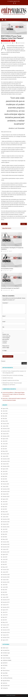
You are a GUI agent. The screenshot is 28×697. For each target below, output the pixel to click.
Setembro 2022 (6, 526)
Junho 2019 (5, 614)
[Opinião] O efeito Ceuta (8, 377)
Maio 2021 (5, 562)
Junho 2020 (5, 587)
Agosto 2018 (5, 640)
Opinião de (5, 683)
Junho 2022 (5, 531)
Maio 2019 (5, 617)
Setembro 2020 (6, 582)
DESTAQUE (5, 665)
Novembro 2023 (6, 491)
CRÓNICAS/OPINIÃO (6, 40)
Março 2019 (5, 622)
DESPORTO (5, 663)
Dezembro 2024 (6, 458)
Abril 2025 (5, 448)
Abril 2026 (5, 418)
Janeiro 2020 (5, 597)
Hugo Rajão (5, 673)
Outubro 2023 (5, 494)
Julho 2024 (5, 471)
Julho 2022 (5, 529)
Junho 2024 (5, 473)
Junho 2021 (5, 559)
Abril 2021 (5, 564)
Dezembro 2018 (6, 629)
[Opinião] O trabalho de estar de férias (11, 380)
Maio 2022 (5, 534)
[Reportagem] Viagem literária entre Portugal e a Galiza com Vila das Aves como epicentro (14, 394)
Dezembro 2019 (6, 599)
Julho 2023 (5, 501)
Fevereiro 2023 (6, 514)
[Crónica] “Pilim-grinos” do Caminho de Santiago (13, 375)
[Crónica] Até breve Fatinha (7, 268)
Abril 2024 (5, 478)
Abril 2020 (5, 592)
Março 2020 (5, 594)
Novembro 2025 (6, 431)
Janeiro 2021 (5, 572)
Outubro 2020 (5, 579)
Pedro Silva (5, 398)
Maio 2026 (5, 416)
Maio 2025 (5, 446)
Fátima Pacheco (6, 670)
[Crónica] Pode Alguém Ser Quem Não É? (10, 288)
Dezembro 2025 (6, 428)
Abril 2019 (5, 619)
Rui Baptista (5, 688)
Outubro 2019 (5, 604)
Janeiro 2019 (5, 627)
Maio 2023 (5, 506)
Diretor (13, 40)
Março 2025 (5, 451)
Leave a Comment (20, 42)
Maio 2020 (5, 589)
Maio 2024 (5, 476)
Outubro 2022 (5, 524)
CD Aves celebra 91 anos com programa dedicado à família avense (24, 224)
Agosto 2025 (5, 438)
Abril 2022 (5, 536)
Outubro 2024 (5, 463)
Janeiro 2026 (5, 426)
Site (3, 327)
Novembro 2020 (6, 577)
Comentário (5, 302)
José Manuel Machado (7, 678)
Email (4, 321)
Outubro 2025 (5, 433)
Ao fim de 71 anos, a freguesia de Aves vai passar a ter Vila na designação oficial (14, 372)
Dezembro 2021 (6, 544)
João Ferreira (5, 675)
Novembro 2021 (6, 546)
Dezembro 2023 (6, 489)
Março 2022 (5, 539)
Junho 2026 (5, 413)
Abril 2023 (5, 509)
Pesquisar (3, 361)
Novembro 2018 (6, 632)
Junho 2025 (5, 443)
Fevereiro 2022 (6, 541)
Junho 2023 (5, 504)
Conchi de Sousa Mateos (8, 392)
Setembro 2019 (6, 607)
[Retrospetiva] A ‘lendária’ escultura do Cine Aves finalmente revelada (5, 224)
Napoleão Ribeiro (6, 680)
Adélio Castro (5, 647)
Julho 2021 (5, 557)
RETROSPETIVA (6, 685)
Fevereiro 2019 (6, 624)
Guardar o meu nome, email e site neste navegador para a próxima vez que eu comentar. (6, 338)
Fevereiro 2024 (6, 483)
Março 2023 (5, 511)
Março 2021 (5, 567)
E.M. (14, 42)
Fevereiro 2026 (6, 423)
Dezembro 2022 (6, 519)
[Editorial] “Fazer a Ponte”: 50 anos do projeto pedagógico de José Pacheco (12, 383)
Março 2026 (5, 421)
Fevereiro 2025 (6, 453)
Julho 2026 (5, 411)
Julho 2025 (5, 441)
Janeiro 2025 (5, 456)
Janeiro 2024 (5, 486)
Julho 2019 (5, 612)
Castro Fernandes (6, 657)
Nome (4, 316)
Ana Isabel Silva (6, 650)
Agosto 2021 (5, 554)
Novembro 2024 (6, 461)
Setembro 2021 (6, 552)
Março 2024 (5, 481)
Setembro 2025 (6, 436)
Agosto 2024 (5, 468)
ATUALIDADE (5, 655)
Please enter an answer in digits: (5, 346)
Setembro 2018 (6, 637)
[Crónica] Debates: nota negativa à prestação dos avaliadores (12, 248)
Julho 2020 (5, 584)
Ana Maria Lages (6, 652)
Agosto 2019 (5, 609)
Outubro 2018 (5, 635)
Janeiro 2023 (5, 516)
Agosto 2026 (5, 408)
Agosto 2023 (5, 499)
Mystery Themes (18, 695)
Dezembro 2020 (6, 574)
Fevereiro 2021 (6, 569)
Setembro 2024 (6, 466)
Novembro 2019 (6, 602)
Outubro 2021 (5, 549)
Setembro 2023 (6, 496)
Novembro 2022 (6, 521)
